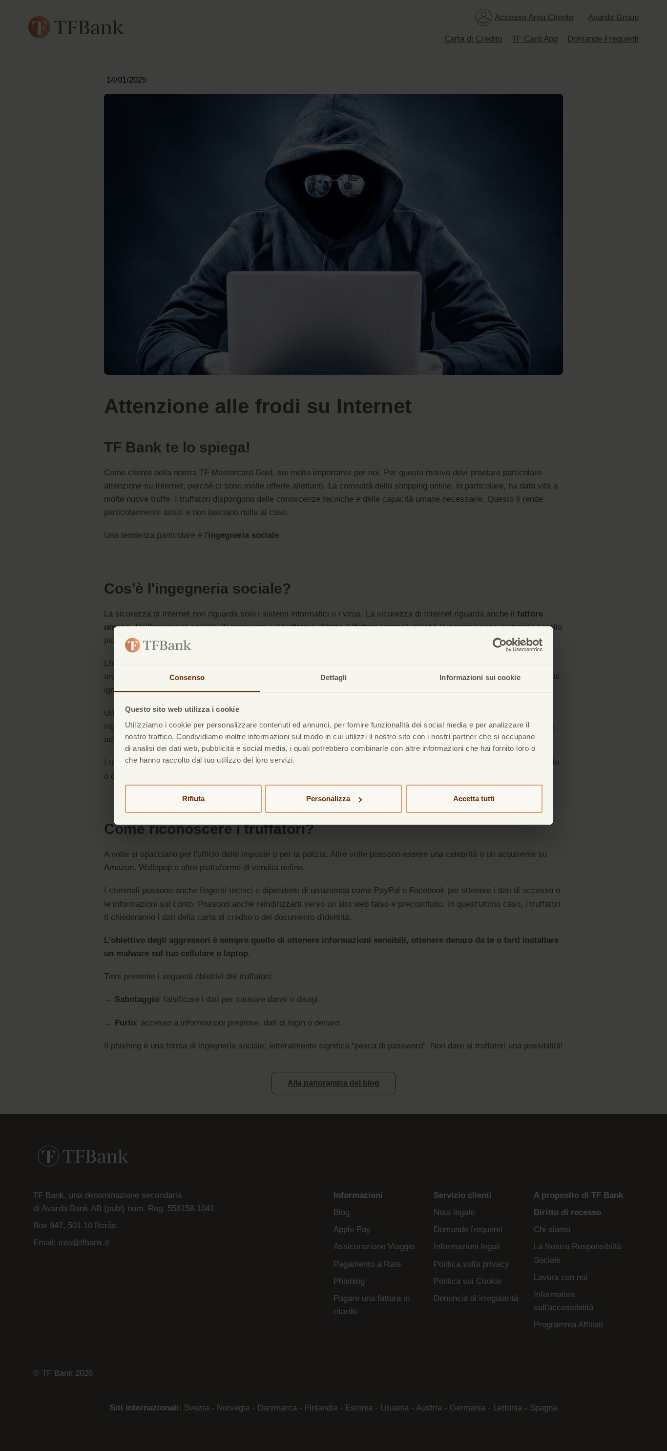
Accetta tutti (474, 798)
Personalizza (328, 798)
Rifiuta (193, 798)
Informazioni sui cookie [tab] (479, 677)
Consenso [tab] (187, 677)
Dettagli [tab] (333, 677)
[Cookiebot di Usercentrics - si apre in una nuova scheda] (499, 645)
